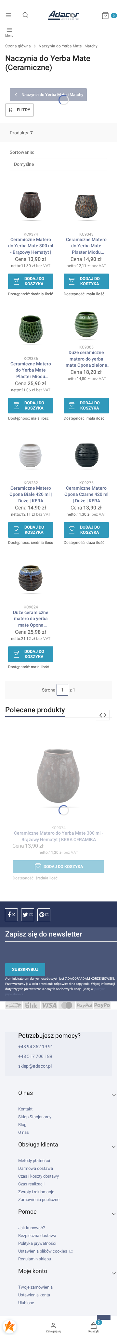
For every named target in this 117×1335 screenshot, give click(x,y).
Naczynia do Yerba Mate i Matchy (68, 46)
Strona (49, 689)
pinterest (43, 914)
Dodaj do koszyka (34, 281)
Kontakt (25, 1109)
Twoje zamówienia (35, 1287)
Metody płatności (34, 1160)
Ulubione (26, 1302)
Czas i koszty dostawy (38, 1176)
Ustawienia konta (34, 1294)
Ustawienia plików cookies (43, 1251)
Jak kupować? (31, 1227)
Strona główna (18, 46)
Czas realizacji (31, 1184)
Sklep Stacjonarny (34, 1116)
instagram (27, 914)
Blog (22, 1124)
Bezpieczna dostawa (37, 1235)
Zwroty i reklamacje (36, 1191)
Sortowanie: (22, 152)
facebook (11, 914)
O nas (23, 1132)
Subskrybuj (25, 969)
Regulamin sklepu (34, 1258)
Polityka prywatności (37, 1243)
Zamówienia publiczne (38, 1199)
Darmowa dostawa (35, 1168)
